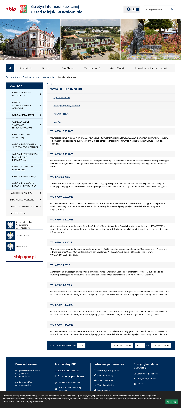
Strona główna (13, 77)
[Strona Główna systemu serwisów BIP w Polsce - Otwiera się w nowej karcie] (11, 9)
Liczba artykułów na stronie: (63, 345)
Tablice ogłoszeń (31, 77)
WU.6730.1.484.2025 (61, 324)
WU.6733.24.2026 (60, 265)
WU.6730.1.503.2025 (61, 131)
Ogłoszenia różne (62, 97)
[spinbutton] (140, 345)
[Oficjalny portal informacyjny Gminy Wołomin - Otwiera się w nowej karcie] (23, 9)
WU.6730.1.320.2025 (61, 219)
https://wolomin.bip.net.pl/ (67, 370)
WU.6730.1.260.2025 (61, 196)
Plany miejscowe (61, 113)
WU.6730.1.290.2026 (61, 154)
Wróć (49, 83)
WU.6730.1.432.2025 (61, 305)
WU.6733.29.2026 (60, 177)
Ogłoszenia (48, 77)
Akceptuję (172, 402)
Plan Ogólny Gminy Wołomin (67, 105)
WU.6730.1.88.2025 (61, 242)
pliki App (58, 122)
